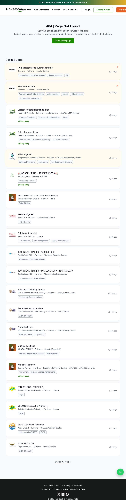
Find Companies (41, 10)
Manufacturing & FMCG (28, 432)
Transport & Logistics (27, 117)
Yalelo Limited (23, 428)
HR (67, 75)
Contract (44, 199)
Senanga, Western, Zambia (51, 428)
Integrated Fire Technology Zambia (31, 158)
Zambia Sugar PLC (25, 255)
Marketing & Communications (30, 297)
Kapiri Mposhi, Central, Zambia (55, 368)
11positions (39, 335)
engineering (43, 162)
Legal (21, 395)
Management (52, 353)
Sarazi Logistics (24, 176)
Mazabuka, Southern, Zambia (55, 255)
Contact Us (77, 485)
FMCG (43, 432)
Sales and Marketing (27, 162)
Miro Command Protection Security (31, 293)
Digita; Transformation (61, 241)
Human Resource (55, 75)
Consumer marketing (41, 140)
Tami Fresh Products (26, 113)
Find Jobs (26, 10)
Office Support (77, 94)
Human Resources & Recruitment (32, 75)
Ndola (53, 199)
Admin (65, 94)
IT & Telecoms (24, 222)
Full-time (30, 71)
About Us (59, 485)
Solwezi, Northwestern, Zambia (69, 158)
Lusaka (48, 135)
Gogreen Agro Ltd (24, 368)
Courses (56, 10)
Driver (65, 117)
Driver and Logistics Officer (49, 117)
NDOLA (44, 176)
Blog (68, 485)
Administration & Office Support (31, 94)
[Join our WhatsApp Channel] (120, 472)
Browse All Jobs (62, 462)
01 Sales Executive (61, 140)
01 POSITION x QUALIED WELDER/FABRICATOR (37, 372)
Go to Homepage (63, 41)
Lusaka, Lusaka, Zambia (66, 293)
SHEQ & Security (25, 316)
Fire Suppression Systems (62, 162)
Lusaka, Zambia (43, 71)
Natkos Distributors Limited (28, 199)
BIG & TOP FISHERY (25, 349)
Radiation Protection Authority (29, 390)
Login (87, 10)
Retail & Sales (24, 140)
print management (41, 241)
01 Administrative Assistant (30, 98)
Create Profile (103, 10)
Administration (53, 94)
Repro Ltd (21, 218)
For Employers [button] (69, 10)
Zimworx (21, 71)
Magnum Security (25, 447)
